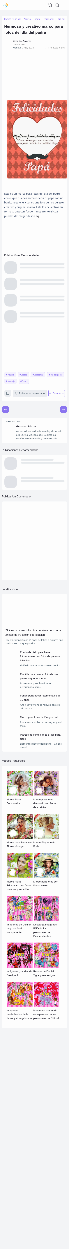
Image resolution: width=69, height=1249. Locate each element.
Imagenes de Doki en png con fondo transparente (19, 928)
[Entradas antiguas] (5, 409)
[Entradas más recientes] (63, 409)
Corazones (38, 374)
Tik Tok (14, 1096)
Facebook (16, 1086)
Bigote (24, 374)
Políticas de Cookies (20, 1137)
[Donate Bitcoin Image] (34, 1192)
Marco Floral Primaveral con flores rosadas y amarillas (19, 885)
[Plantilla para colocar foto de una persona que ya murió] (11, 684)
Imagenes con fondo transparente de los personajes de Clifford (46, 1014)
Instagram (16, 1083)
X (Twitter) (16, 1089)
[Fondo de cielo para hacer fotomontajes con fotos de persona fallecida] (11, 662)
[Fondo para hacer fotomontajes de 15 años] (11, 705)
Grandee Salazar (26, 426)
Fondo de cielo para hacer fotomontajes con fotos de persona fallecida (40, 656)
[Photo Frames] (6, 5)
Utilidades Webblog (50, 1226)
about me (16, 1153)
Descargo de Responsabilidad (24, 1140)
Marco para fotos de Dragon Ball (39, 717)
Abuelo (11, 374)
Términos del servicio (20, 1133)
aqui (38, 216)
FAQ (13, 1117)
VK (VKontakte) (18, 1076)
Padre (24, 381)
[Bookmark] (8, 394)
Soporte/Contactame (20, 1120)
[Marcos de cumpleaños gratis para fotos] (11, 744)
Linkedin (15, 1073)
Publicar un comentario (32, 393)
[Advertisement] (34, 74)
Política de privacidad (20, 1130)
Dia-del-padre (56, 374)
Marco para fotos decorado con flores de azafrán (44, 803)
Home (14, 1150)
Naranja (11, 381)
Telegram (15, 1092)
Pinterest (15, 1080)
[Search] (57, 5)
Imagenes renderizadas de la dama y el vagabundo (19, 1014)
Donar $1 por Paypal (20, 1211)
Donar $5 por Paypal (20, 1214)
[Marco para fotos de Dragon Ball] (11, 727)
